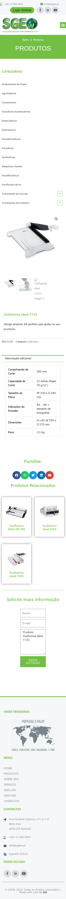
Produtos (11, 773)
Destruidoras (9, 120)
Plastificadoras (10, 175)
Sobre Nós (11, 779)
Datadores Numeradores (16, 111)
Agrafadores (9, 93)
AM (45, 892)
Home (8, 768)
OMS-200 (10, 790)
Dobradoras (9, 129)
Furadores (8, 148)
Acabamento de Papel (14, 84)
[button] (63, 25)
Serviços (10, 784)
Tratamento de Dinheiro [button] (15, 202)
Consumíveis (9, 102)
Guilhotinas (8, 157)
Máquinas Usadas (12, 166)
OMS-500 (10, 795)
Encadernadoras (11, 139)
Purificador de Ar (11, 184)
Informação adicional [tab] (18, 358)
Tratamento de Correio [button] (15, 193)
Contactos (11, 801)
